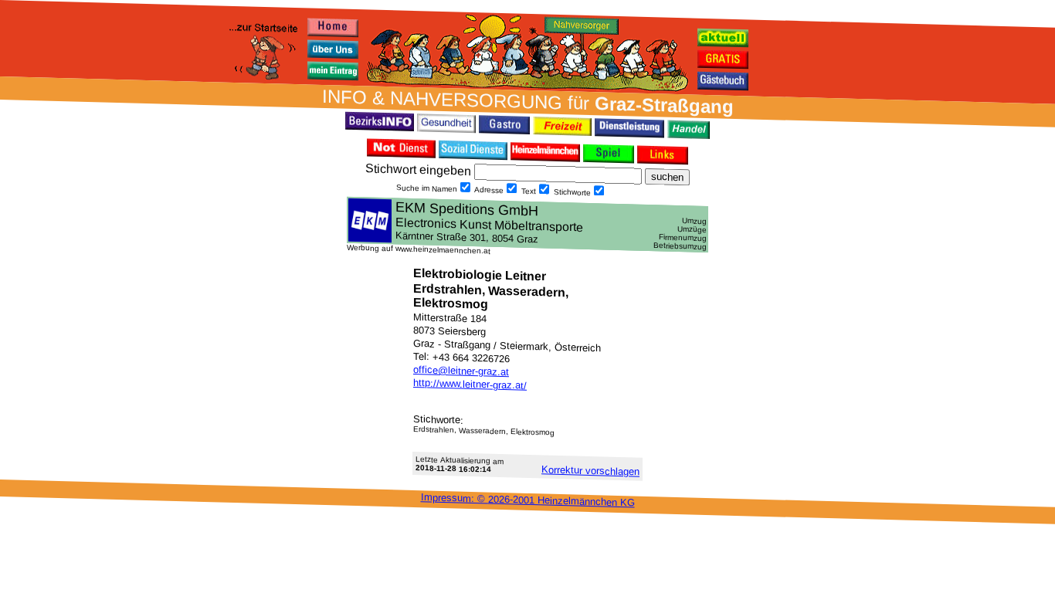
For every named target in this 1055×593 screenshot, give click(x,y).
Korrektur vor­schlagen (590, 470)
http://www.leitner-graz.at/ (470, 384)
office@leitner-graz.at (461, 371)
